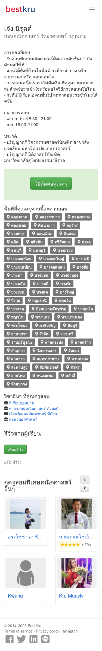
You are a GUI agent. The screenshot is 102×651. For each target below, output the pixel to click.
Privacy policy (47, 631)
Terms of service (18, 631)
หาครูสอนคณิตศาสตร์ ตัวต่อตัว (35, 408)
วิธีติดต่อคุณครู (51, 183)
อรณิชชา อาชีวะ (25, 536)
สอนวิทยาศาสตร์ (23, 419)
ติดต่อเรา (70, 631)
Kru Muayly (71, 595)
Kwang (15, 595)
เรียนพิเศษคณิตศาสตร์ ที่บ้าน (33, 413)
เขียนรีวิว (15, 449)
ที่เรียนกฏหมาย (21, 403)
